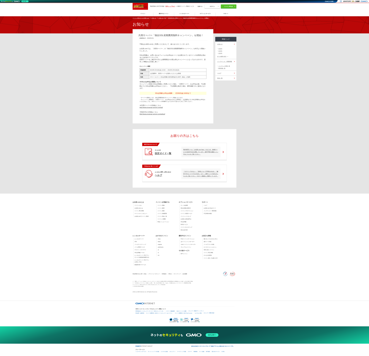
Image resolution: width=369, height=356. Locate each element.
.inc (158, 255)
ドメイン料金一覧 (162, 216)
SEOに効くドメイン (209, 249)
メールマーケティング (140, 244)
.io (158, 252)
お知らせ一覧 (162, 18)
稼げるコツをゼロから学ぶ (211, 239)
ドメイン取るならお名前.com (141, 18)
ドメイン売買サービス (186, 213)
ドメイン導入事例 (139, 211)
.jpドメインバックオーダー (188, 241)
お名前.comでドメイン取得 (142, 216)
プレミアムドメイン (186, 247)
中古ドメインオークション (187, 239)
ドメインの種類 (162, 219)
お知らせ (153, 18)
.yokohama (160, 247)
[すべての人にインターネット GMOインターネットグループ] (355, 1)
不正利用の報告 (208, 213)
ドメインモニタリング (186, 227)
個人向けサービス (215, 351)
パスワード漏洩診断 (170, 311)
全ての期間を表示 (221, 56)
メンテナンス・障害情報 (224, 61)
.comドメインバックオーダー (188, 244)
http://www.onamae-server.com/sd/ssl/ (152, 114)
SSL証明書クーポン (140, 252)
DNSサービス (184, 224)
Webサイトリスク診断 (181, 311)
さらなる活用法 (208, 255)
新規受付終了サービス (140, 264)
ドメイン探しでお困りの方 (211, 258)
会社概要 (184, 274)
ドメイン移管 (161, 208)
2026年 (220, 48)
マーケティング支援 (181, 351)
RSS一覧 (220, 78)
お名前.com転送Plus (186, 219)
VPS (136, 241)
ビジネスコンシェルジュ (210, 247)
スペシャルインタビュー (141, 213)
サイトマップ (177, 274)
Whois (170, 274)
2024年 (220, 53)
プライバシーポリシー (154, 274)
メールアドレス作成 (209, 244)
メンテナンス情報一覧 (224, 66)
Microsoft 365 (184, 230)
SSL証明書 (183, 221)
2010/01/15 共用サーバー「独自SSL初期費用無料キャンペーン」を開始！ (188, 18)
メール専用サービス (140, 247)
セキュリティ (172, 351)
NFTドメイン (184, 253)
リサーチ (190, 351)
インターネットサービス (140, 351)
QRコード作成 (207, 241)
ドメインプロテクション (187, 211)
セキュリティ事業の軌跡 (209, 312)
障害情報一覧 (221, 68)
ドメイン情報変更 (162, 213)
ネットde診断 (184, 205)
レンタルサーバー (139, 239)
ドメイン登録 (161, 205)
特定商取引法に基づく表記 (139, 274)
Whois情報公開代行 (186, 208)
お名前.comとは (139, 208)
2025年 (220, 51)
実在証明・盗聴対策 (139, 313)
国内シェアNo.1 (170, 6)
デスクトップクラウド (140, 249)
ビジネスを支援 (164, 351)
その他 (222, 351)
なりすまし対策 (198, 313)
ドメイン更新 (161, 211)
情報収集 (195, 351)
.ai (158, 249)
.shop (159, 239)
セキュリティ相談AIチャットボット (196, 310)
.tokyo (159, 241)
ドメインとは (138, 205)
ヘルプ (219, 73)
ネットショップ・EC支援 (153, 351)
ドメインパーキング (186, 216)
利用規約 (164, 274)
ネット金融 (201, 351)
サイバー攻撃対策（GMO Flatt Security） (184, 313)
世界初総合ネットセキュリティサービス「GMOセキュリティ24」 (149, 311)
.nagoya (160, 244)
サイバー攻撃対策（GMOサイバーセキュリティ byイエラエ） (159, 313)
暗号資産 (208, 351)
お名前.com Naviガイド (210, 208)
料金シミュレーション (163, 221)
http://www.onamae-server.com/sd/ (151, 107)
